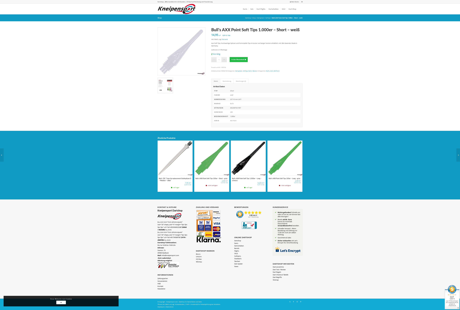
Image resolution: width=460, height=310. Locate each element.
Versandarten (162, 281)
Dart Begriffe (277, 277)
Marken (255, 71)
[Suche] (300, 9)
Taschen (237, 261)
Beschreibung (227, 81)
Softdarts (237, 256)
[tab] (215, 81)
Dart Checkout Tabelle (280, 275)
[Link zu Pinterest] (300, 302)
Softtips (268, 18)
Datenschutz (169, 307)
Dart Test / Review (279, 269)
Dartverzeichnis (278, 267)
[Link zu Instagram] (297, 302)
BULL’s (198, 254)
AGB (159, 284)
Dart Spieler (238, 264)
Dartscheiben (239, 246)
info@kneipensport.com (170, 255)
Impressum (161, 307)
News (236, 266)
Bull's (250, 71)
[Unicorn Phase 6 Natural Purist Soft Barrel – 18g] (458, 155)
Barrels (236, 248)
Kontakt (160, 286)
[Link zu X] (290, 302)
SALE (236, 253)
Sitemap (276, 280)
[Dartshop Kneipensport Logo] (177, 9)
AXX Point (276, 71)
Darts (236, 243)
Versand (225, 39)
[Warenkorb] (301, 1)
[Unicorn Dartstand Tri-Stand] (2, 155)
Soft (271, 71)
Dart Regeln (277, 272)
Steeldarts (238, 259)
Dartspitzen (260, 18)
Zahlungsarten (163, 278)
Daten (216, 81)
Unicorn (199, 256)
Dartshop (161, 2)
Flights (236, 251)
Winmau (199, 262)
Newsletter (161, 289)
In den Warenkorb (237, 59)
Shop (160, 18)
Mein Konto (295, 2)
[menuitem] (294, 2)
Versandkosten (179, 304)
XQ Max (199, 259)
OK (61, 302)
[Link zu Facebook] (293, 302)
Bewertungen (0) (241, 81)
